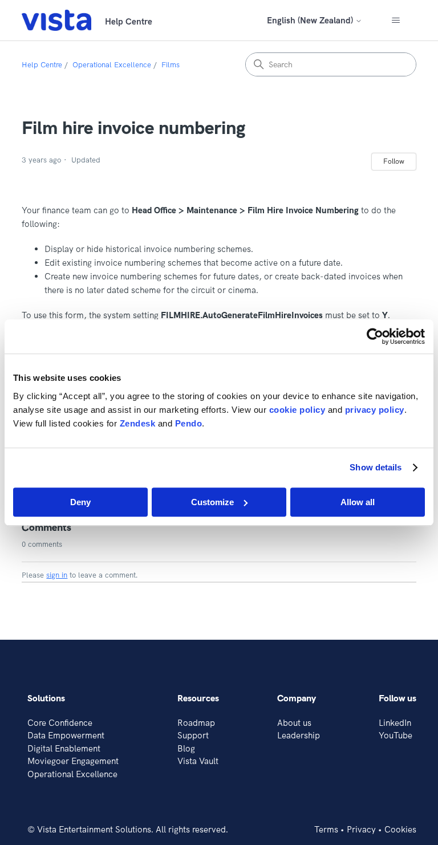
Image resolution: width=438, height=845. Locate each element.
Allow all (357, 502)
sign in (56, 574)
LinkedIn (395, 722)
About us (294, 722)
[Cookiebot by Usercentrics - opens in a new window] (375, 336)
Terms (326, 829)
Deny (80, 502)
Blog (186, 748)
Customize (212, 502)
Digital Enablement (63, 748)
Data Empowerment (65, 735)
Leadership (298, 735)
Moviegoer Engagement (73, 760)
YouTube (395, 735)
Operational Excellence (111, 64)
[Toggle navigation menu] (396, 20)
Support (193, 735)
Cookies (400, 829)
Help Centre (42, 64)
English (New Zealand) (311, 20)
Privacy (361, 829)
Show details (376, 467)
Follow (393, 161)
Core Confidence (59, 722)
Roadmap (196, 722)
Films (170, 64)
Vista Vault (197, 760)
